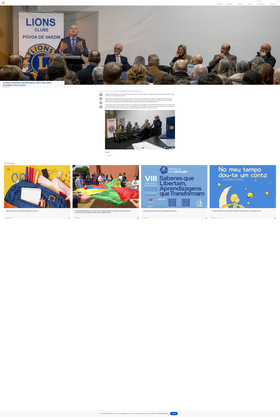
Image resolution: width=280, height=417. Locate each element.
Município (219, 4)
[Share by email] (101, 103)
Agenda (250, 4)
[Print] (101, 107)
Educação (109, 155)
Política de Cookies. (163, 413)
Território (240, 4)
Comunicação (260, 4)
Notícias (111, 91)
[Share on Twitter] (101, 98)
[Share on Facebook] (101, 94)
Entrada (101, 91)
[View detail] (69, 218)
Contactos (273, 4)
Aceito (174, 413)
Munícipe (229, 4)
